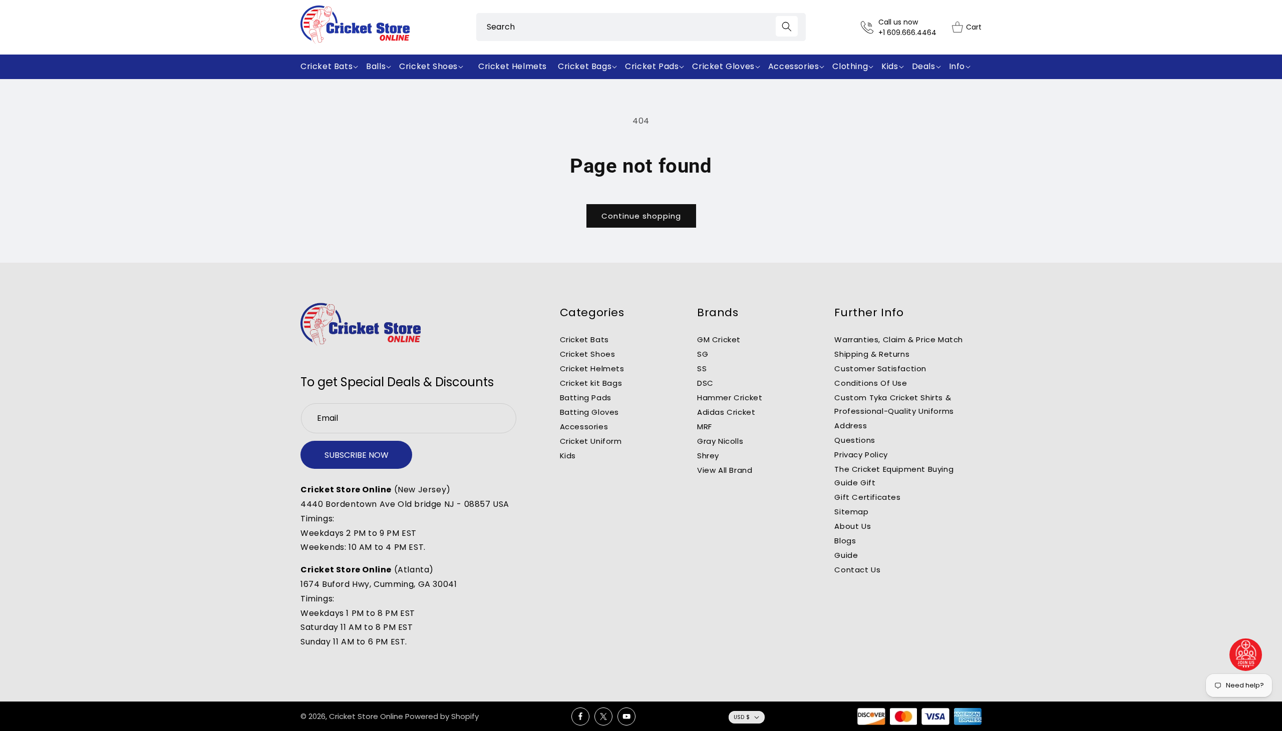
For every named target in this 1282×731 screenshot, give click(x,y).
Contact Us (857, 569)
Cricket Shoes (587, 354)
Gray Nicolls (720, 441)
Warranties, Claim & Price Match (898, 339)
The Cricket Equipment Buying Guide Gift (893, 476)
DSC (705, 383)
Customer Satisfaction (880, 368)
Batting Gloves (589, 412)
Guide (846, 555)
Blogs (845, 540)
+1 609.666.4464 (907, 33)
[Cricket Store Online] (360, 324)
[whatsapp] (1246, 654)
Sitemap (851, 511)
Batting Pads (585, 397)
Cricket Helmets (592, 368)
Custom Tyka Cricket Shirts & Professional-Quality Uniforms (893, 404)
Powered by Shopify (442, 716)
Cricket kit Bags (591, 383)
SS (702, 368)
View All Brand (724, 470)
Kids (568, 455)
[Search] (787, 26)
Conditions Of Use (870, 383)
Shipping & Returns (871, 354)
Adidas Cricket (726, 412)
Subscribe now (357, 455)
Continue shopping (641, 216)
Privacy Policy (860, 454)
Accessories (584, 426)
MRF (704, 426)
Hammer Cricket (729, 397)
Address (850, 425)
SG (702, 354)
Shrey (708, 455)
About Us (852, 526)
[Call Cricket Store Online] (869, 27)
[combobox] (640, 27)
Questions (854, 440)
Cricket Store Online (366, 716)
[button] (331, 67)
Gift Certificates (867, 497)
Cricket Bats (584, 339)
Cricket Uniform (591, 441)
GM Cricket (719, 339)
